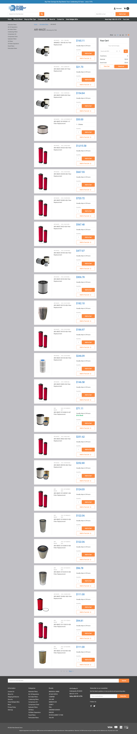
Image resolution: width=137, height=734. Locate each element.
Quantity (78, 49)
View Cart (107, 66)
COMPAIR (52, 697)
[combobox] (26, 14)
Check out (121, 66)
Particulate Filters (12, 48)
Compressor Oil (42, 19)
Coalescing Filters (12, 31)
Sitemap (10, 710)
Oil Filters (10, 41)
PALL (50, 707)
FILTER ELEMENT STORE (56, 715)
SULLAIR (51, 699)
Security (10, 699)
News (9, 704)
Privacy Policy (12, 707)
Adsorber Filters (12, 24)
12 (115, 35)
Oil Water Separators (13, 43)
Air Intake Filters (12, 29)
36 (120, 35)
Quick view (43, 51)
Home (10, 19)
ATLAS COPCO (53, 694)
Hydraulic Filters (12, 39)
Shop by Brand (18, 19)
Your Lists (126, 19)
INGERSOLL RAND (54, 691)
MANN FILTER (53, 702)
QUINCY (51, 704)
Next (70, 671)
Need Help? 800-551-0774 (113, 19)
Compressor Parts (13, 36)
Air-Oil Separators (12, 27)
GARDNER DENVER (54, 710)
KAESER (51, 712)
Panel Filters (11, 46)
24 (117, 35)
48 (122, 35)
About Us (52, 19)
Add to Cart (122, 14)
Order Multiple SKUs (72, 19)
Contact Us (60, 19)
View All (51, 717)
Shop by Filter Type (30, 19)
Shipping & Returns (13, 697)
